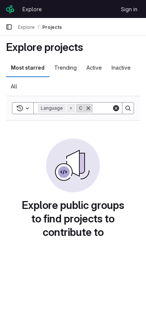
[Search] (128, 108)
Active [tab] (94, 67)
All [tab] (14, 86)
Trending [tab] (65, 67)
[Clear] (116, 108)
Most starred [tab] (28, 67)
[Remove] (88, 108)
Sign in (129, 9)
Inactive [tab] (121, 67)
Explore (32, 9)
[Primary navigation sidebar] (9, 27)
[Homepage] (10, 9)
